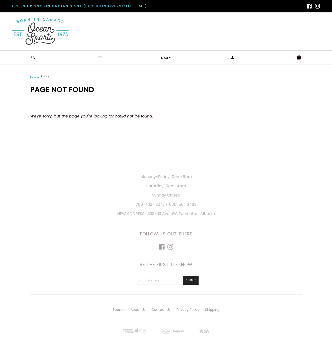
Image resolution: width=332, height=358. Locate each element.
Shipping (212, 309)
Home (34, 77)
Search (119, 309)
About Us (138, 309)
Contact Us (161, 309)
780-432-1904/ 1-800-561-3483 (166, 204)
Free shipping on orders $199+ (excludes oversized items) (79, 6)
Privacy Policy (187, 309)
